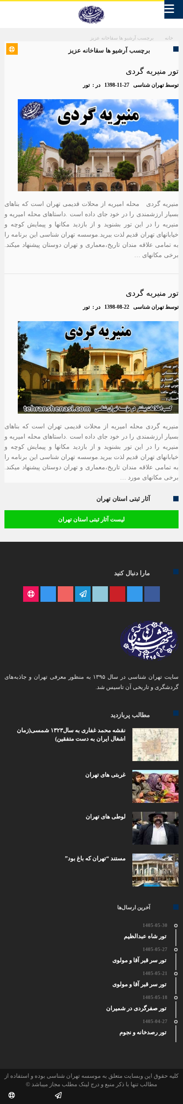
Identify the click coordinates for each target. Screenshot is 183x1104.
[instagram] (48, 594)
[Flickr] (83, 594)
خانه (169, 37)
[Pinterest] (117, 594)
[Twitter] (135, 594)
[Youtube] (65, 594)
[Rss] (31, 594)
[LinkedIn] (100, 594)
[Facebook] (152, 594)
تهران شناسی (148, 85)
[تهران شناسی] (91, 6)
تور (86, 85)
